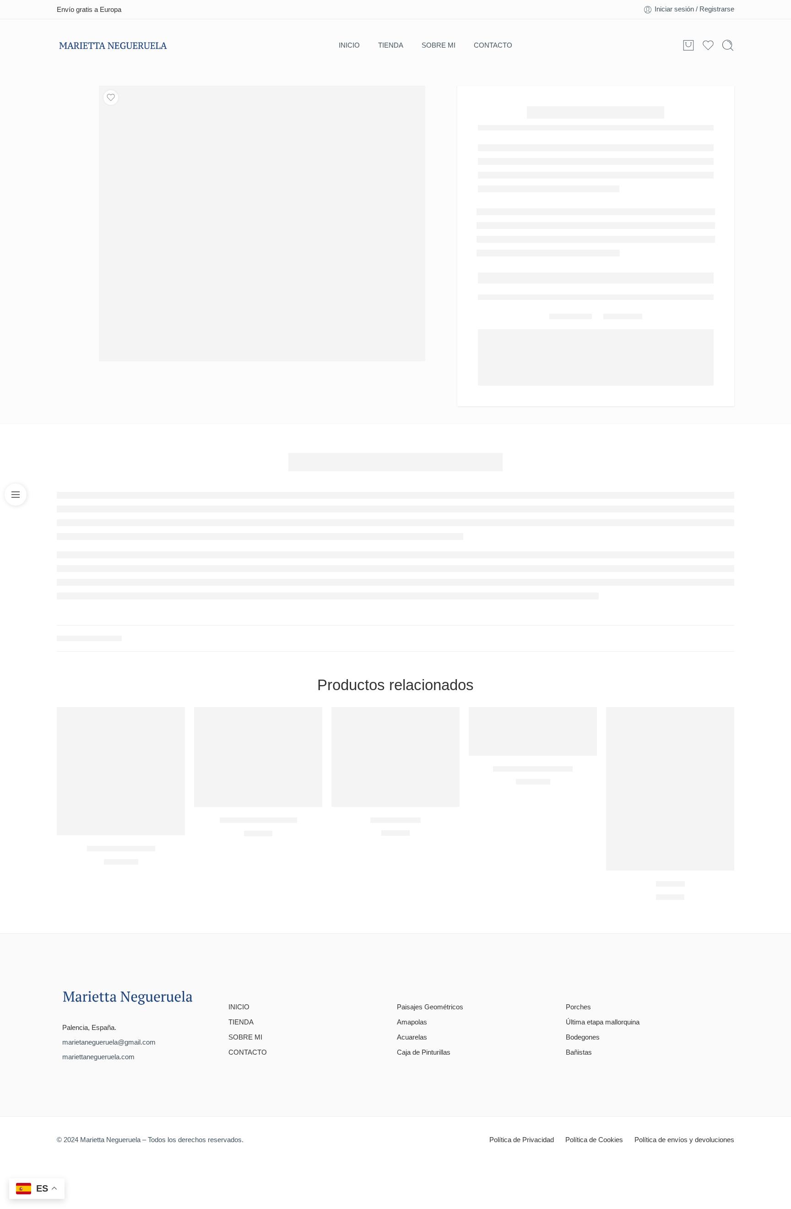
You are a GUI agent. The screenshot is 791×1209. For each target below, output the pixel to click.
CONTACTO (493, 45)
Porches (578, 960)
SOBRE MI (438, 45)
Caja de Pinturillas (423, 1006)
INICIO (349, 45)
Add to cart (528, 222)
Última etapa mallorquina (602, 976)
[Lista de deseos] (110, 97)
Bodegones (583, 991)
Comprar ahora (647, 222)
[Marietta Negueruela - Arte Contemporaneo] (113, 45)
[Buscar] (727, 45)
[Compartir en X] (606, 294)
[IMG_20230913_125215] (262, 221)
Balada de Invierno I (121, 802)
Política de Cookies (594, 1093)
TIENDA (390, 45)
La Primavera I (395, 773)
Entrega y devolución (559, 256)
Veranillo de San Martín (533, 722)
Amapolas (412, 976)
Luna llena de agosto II (258, 773)
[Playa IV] (670, 742)
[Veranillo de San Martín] (533, 685)
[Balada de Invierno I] (121, 725)
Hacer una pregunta (642, 256)
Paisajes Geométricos (430, 960)
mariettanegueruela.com (98, 1010)
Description (329, 433)
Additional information (436, 433)
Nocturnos (106, 591)
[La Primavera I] (395, 711)
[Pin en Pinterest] (639, 294)
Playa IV (670, 837)
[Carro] (688, 45)
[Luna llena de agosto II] (258, 711)
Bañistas (579, 1006)
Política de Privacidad (521, 1093)
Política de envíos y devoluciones (684, 1093)
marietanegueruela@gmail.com (109, 996)
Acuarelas (412, 991)
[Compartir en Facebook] (623, 294)
